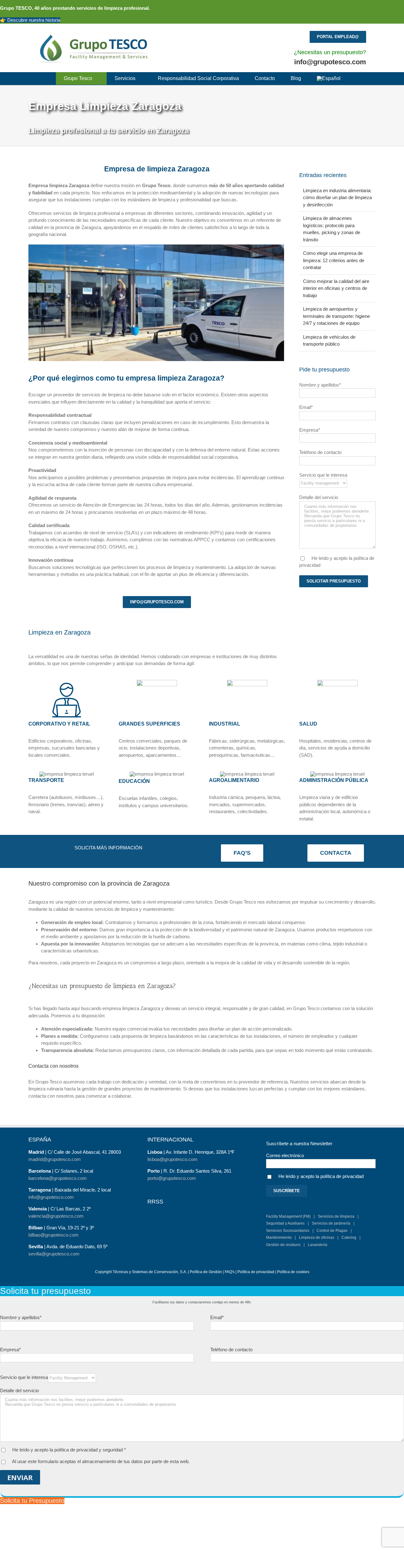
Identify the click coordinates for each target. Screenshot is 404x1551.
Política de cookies (293, 1272)
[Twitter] (159, 1209)
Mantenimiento (279, 1237)
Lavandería (317, 1245)
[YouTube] (169, 1209)
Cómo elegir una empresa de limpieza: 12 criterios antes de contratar (333, 260)
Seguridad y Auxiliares (285, 1223)
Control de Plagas (332, 1230)
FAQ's (230, 1272)
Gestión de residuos (283, 1245)
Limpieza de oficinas (316, 1237)
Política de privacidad (255, 1272)
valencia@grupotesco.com (56, 1216)
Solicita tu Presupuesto (32, 1500)
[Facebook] (149, 1209)
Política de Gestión (206, 1272)
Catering (349, 1237)
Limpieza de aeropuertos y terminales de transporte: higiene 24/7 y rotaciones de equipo (336, 316)
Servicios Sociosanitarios (287, 1230)
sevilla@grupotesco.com (54, 1253)
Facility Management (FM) (288, 1216)
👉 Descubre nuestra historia (30, 20)
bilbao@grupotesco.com (53, 1235)
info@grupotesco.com (330, 62)
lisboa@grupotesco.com (172, 1159)
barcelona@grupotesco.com (57, 1178)
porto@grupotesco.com (171, 1178)
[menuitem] (328, 78)
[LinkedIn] (179, 1209)
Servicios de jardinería (331, 1223)
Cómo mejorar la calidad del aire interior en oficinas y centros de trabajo (336, 288)
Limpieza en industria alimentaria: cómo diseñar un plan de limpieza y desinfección (337, 197)
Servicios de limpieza (336, 1216)
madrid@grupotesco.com (54, 1159)
